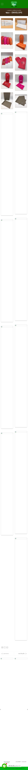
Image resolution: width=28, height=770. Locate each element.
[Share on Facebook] (5, 647)
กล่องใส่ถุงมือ (21, 653)
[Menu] (2, 4)
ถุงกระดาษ (6, 653)
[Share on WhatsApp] (2, 647)
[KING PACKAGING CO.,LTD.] (14, 4)
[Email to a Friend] (7, 647)
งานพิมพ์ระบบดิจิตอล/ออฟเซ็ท (14, 10)
